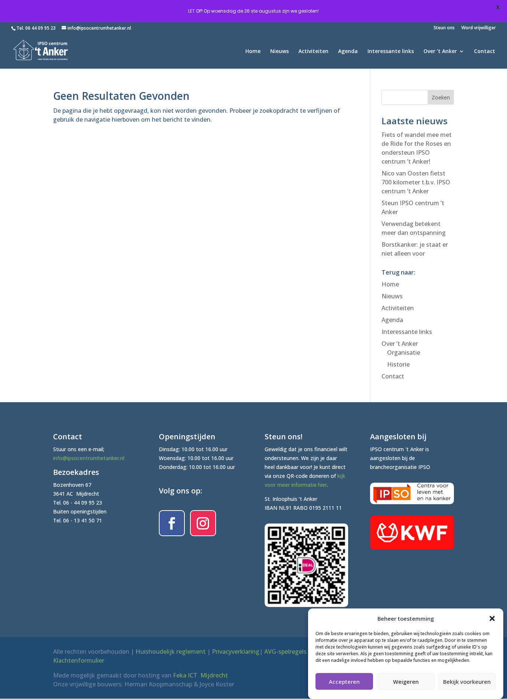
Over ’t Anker (440, 52)
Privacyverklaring (235, 651)
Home (253, 52)
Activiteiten (313, 52)
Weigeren (406, 681)
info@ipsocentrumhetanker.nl (88, 458)
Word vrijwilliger (478, 28)
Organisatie (403, 352)
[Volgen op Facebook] (172, 523)
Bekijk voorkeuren (467, 681)
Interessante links (390, 52)
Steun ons (444, 28)
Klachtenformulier (78, 660)
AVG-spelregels (285, 651)
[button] (492, 618)
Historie (398, 364)
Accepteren (344, 681)
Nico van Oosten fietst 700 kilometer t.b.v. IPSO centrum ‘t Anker (416, 182)
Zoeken (441, 97)
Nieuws (279, 52)
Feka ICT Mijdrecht (200, 675)
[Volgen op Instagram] (203, 523)
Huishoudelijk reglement (170, 651)
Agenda (348, 52)
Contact (484, 52)
